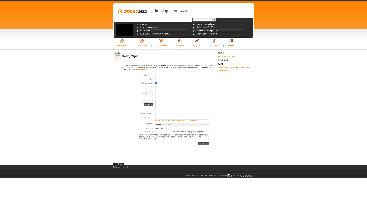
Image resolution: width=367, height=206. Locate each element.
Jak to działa (161, 46)
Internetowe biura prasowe (207, 30)
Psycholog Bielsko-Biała (228, 68)
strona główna (122, 46)
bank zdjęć (245, 68)
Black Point (145, 30)
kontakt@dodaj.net (246, 175)
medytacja (222, 70)
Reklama (222, 56)
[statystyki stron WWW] (229, 176)
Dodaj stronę (142, 46)
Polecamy (231, 56)
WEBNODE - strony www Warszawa (155, 34)
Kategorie (180, 46)
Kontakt (231, 46)
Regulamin (214, 46)
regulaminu (142, 69)
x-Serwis (143, 24)
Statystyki (197, 45)
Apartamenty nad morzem (207, 24)
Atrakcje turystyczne (148, 27)
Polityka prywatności (120, 167)
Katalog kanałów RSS (206, 27)
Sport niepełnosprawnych (207, 34)
